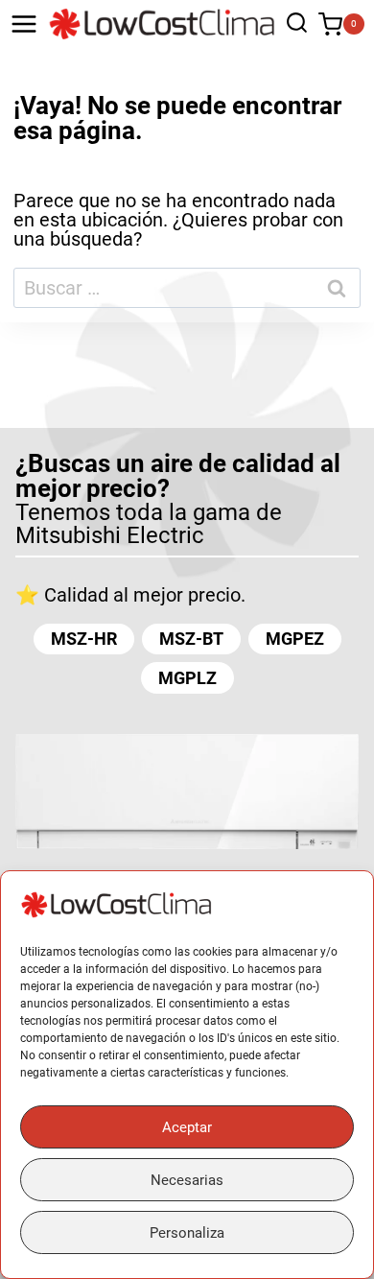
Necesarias (187, 1180)
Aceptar (187, 1127)
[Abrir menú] (24, 24)
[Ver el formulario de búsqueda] (292, 24)
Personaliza (187, 1233)
